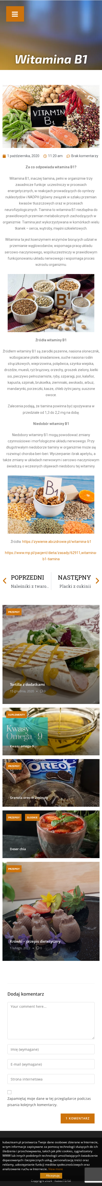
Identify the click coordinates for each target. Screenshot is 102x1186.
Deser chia (18, 849)
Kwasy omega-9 (22, 746)
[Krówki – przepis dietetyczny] (51, 911)
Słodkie (32, 817)
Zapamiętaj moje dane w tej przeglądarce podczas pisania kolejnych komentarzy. (49, 1101)
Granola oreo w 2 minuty (29, 798)
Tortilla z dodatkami (27, 684)
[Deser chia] (51, 834)
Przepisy (14, 612)
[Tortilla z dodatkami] (51, 654)
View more (55, 1169)
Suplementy (16, 714)
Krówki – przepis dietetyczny (35, 941)
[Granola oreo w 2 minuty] (51, 783)
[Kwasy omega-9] (51, 731)
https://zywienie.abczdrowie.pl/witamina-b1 (56, 542)
